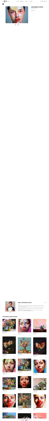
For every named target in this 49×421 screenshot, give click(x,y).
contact (31, 1)
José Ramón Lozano (37, 7)
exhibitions (21, 1)
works (26, 1)
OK (26, 420)
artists (18, 1)
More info (23, 420)
